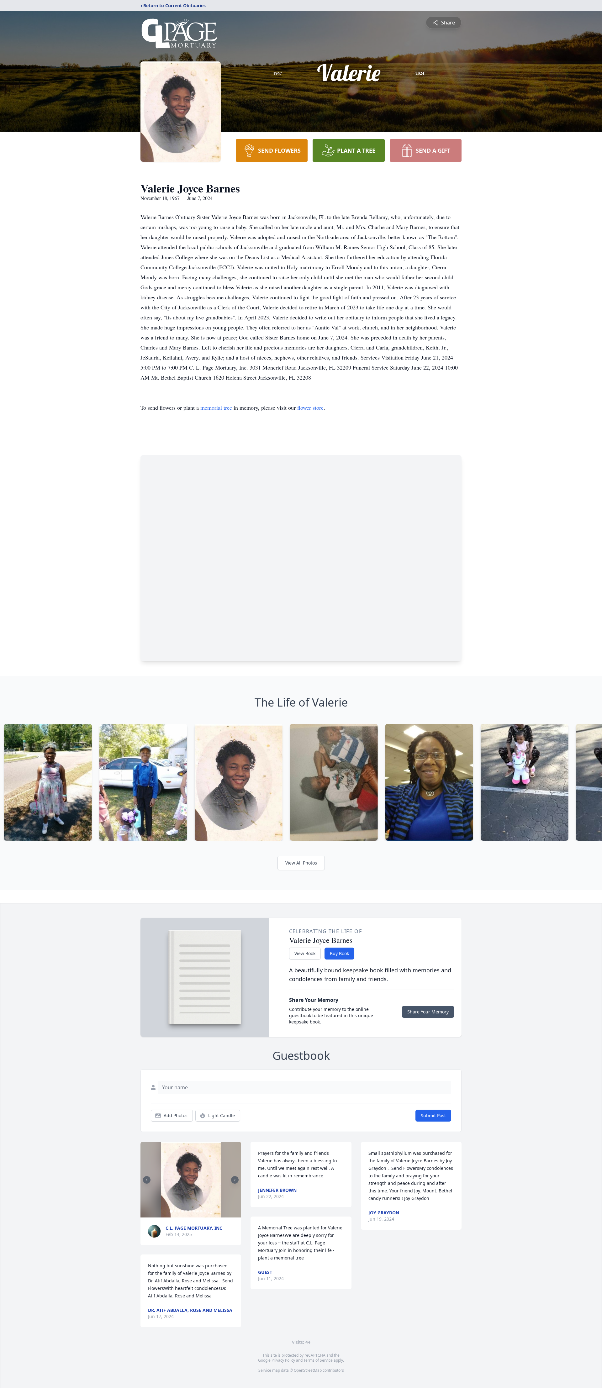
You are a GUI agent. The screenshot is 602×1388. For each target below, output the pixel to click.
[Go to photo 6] (190, 1211)
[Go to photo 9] (201, 1211)
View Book (304, 953)
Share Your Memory (428, 1012)
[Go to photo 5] (186, 1211)
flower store (310, 407)
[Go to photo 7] (194, 1211)
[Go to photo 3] (178, 1211)
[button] (191, 1179)
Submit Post (433, 1115)
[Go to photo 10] (205, 1211)
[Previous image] (146, 1180)
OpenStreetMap (308, 1370)
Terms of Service (318, 1360)
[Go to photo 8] (197, 1211)
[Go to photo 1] (171, 1211)
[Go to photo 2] (175, 1211)
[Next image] (235, 1180)
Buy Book (339, 953)
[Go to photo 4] (182, 1211)
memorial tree (216, 407)
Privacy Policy (283, 1360)
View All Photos (301, 863)
